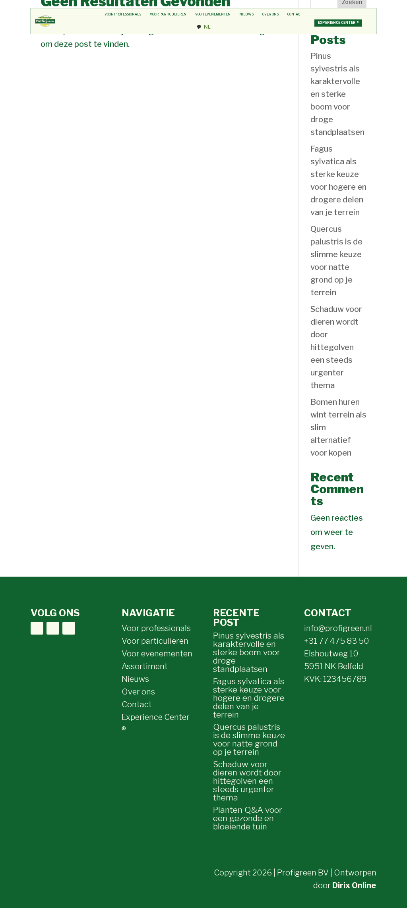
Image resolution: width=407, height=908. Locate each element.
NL (207, 26)
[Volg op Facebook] (37, 628)
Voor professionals (123, 14)
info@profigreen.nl (338, 628)
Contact (294, 14)
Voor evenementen (213, 14)
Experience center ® (338, 23)
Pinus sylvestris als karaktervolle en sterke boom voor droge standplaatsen (337, 94)
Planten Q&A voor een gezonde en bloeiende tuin (247, 818)
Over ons (270, 14)
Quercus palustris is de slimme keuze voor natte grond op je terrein (249, 739)
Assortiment (145, 666)
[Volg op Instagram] (53, 628)
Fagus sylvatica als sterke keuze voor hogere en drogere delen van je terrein (249, 697)
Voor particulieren (168, 14)
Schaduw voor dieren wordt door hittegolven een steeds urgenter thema (336, 347)
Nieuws (246, 14)
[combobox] (203, 27)
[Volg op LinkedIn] (68, 628)
